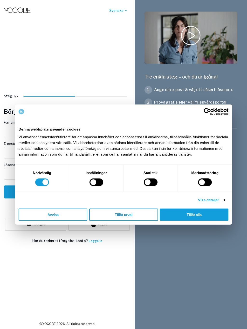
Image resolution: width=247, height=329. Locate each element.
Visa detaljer (208, 200)
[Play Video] (191, 38)
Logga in (95, 241)
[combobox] (109, 10)
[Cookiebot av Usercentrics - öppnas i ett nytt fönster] (207, 111)
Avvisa (53, 214)
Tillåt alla (194, 214)
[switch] (96, 182)
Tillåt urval (123, 214)
